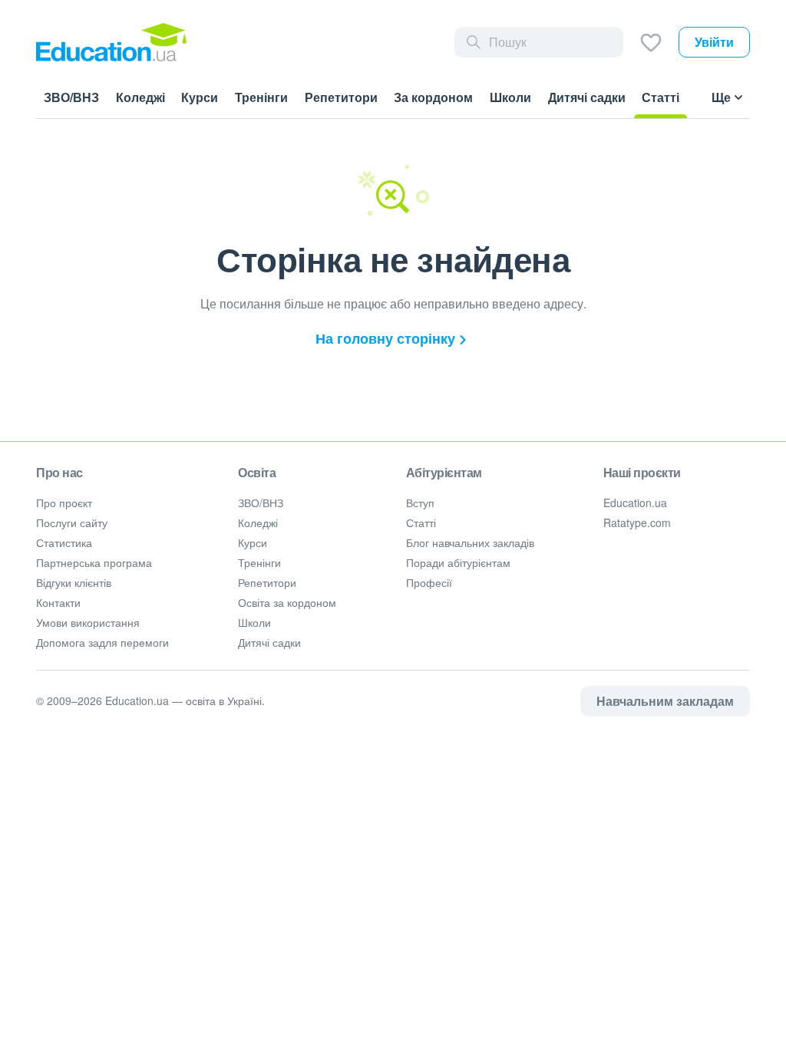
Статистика (64, 542)
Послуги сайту (71, 522)
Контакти (58, 602)
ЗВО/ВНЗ (260, 502)
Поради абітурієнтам (458, 562)
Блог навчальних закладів (470, 542)
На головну (385, 338)
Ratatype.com (637, 522)
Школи (254, 622)
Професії (429, 582)
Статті (421, 522)
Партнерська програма (94, 562)
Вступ (420, 502)
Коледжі (258, 522)
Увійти (714, 42)
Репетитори (267, 582)
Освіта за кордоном (287, 602)
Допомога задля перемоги (102, 642)
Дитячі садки (269, 642)
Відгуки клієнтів (73, 582)
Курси (252, 542)
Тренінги (259, 562)
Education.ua (635, 502)
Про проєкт (64, 502)
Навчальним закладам (665, 701)
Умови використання (88, 622)
